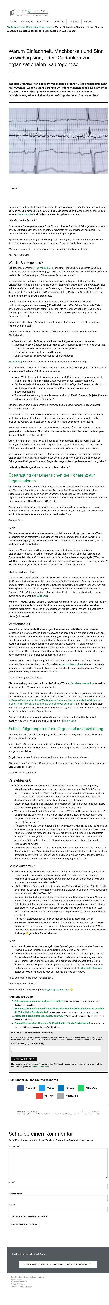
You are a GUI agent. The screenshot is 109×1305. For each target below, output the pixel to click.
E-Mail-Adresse (16, 1193)
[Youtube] (103, 1282)
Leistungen (27, 21)
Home (14, 21)
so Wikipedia (43, 268)
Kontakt (88, 21)
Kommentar (14, 1146)
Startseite (12, 27)
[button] (104, 188)
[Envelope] (98, 1282)
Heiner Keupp (16, 361)
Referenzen (43, 21)
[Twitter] (82, 1282)
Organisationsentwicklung (39, 27)
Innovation (70, 721)
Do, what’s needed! (80, 683)
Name (12, 1182)
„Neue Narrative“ (25, 214)
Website (12, 1205)
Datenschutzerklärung (40, 1067)
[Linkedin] (87, 1282)
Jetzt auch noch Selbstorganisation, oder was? (39, 1016)
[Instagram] (93, 1282)
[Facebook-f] (77, 1282)
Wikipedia (42, 596)
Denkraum (59, 21)
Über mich (74, 21)
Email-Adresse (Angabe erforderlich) (27, 1043)
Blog (21, 27)
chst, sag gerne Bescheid (57, 989)
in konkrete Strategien (91, 968)
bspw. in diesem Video (71, 664)
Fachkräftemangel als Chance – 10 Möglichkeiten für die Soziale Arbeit (52, 1023)
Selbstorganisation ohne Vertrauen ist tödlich (38, 1001)
